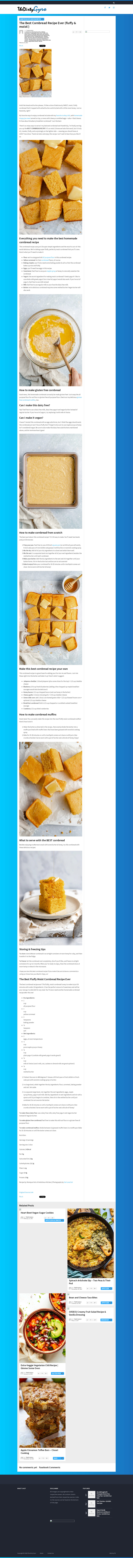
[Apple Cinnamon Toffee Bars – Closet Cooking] (42, 1413)
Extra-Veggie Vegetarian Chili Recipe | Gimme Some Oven (39, 1367)
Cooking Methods (35, 33)
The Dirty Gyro (32, 1553)
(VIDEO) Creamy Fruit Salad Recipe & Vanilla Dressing (87, 1313)
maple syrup (51, 271)
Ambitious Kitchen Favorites (30, 19)
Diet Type (42, 33)
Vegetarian (39, 40)
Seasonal (39, 39)
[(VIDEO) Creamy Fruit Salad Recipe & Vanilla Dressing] (68, 1308)
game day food (40, 34)
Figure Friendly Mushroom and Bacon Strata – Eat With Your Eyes (103, 1513)
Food (26, 34)
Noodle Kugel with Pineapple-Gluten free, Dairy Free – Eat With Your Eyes (104, 1495)
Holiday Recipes (39, 36)
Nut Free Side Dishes (38, 37)
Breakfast (105, 1320)
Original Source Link (26, 1192)
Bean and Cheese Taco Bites (83, 1297)
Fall (47, 33)
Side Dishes (45, 39)
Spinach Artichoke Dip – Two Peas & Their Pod (90, 1282)
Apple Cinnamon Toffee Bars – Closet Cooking (39, 1452)
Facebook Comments (49, 1467)
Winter (40, 41)
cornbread (45, 260)
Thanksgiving (32, 40)
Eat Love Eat (68, 1182)
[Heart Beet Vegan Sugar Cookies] (20, 1209)
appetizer (105, 1288)
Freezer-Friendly (32, 34)
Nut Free (30, 37)
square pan (56, 545)
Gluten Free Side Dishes (43, 35)
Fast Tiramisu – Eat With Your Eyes (104, 1502)
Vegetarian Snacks (33, 41)
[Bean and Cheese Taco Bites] (68, 1294)
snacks (26, 40)
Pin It (21, 46)
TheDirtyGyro (29, 30)
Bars (55, 1458)
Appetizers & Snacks (53, 1220)
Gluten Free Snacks (30, 36)
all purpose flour (48, 257)
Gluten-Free (56, 1373)
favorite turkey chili (63, 115)
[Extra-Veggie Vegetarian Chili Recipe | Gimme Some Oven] (42, 1328)
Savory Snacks (32, 39)
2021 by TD (112, 1553)
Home (41, 1553)
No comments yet (28, 1467)
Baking (43, 32)
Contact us (51, 1553)
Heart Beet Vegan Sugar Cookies (37, 1212)
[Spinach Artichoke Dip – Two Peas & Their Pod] (90, 1243)
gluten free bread (32, 35)
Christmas (27, 33)
